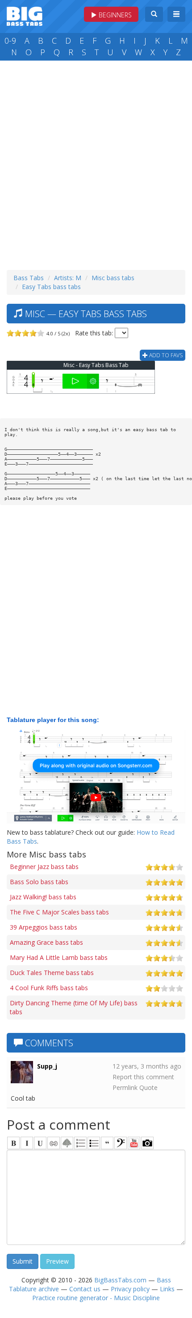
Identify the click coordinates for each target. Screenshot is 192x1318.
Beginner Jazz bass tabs (44, 866)
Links (167, 1289)
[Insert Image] (67, 1143)
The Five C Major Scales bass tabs (59, 912)
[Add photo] (147, 1143)
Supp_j (47, 1066)
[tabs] (120, 1143)
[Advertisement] (96, 163)
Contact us (84, 1289)
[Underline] (40, 1143)
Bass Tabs (28, 277)
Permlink (125, 1087)
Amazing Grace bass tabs (46, 942)
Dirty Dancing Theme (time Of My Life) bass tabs (74, 1007)
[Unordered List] (94, 1143)
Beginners (114, 15)
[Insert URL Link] (53, 1143)
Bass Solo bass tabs (39, 881)
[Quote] (107, 1143)
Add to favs (165, 355)
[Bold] (13, 1143)
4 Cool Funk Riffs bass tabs (49, 987)
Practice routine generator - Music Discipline (96, 1298)
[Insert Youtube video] (134, 1143)
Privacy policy (130, 1289)
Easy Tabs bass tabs (51, 286)
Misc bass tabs (113, 277)
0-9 (10, 40)
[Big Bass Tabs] (24, 15)
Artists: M (67, 277)
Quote (148, 1087)
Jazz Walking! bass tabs (43, 897)
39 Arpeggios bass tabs (43, 927)
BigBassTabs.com (120, 1280)
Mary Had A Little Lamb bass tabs (59, 957)
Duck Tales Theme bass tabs (52, 972)
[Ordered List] (80, 1143)
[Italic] (27, 1143)
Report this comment (143, 1077)
